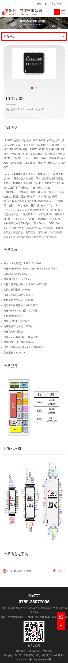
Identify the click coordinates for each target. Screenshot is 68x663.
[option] (34, 63)
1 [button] (32, 87)
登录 (58, 3)
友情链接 (47, 651)
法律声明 (34, 651)
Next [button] (45, 88)
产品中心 (9, 36)
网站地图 (20, 651)
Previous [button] (22, 88)
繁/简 (39, 3)
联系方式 (34, 595)
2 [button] (36, 87)
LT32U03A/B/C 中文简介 (34, 570)
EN (46, 3)
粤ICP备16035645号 (40, 659)
